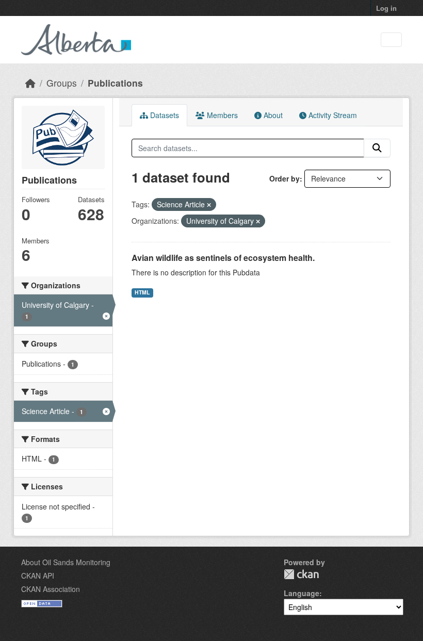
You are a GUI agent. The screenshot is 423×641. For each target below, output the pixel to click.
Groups (61, 82)
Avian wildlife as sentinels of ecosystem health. (223, 258)
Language (301, 593)
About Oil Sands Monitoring (65, 562)
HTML (142, 292)
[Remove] (209, 205)
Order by (284, 178)
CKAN (301, 574)
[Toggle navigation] (391, 39)
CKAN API (37, 575)
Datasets (163, 115)
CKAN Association (50, 589)
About (272, 115)
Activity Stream (331, 115)
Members (221, 115)
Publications (115, 82)
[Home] (30, 82)
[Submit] (377, 148)
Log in (386, 8)
